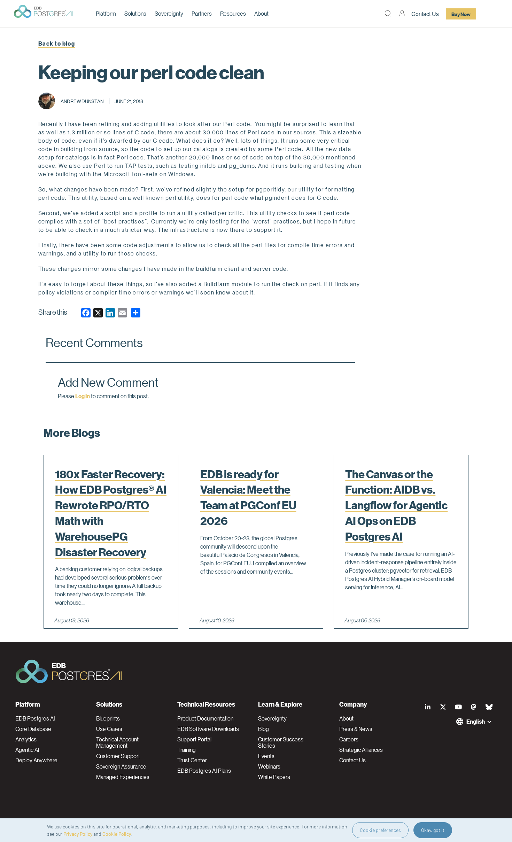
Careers (348, 739)
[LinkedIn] (427, 707)
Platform (106, 13)
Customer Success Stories (280, 742)
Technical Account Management (117, 742)
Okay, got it (432, 830)
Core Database (33, 729)
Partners (202, 13)
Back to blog (56, 43)
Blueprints (108, 718)
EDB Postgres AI (35, 718)
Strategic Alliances (361, 750)
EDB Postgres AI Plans (204, 771)
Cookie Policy (116, 834)
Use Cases (109, 729)
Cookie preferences (380, 830)
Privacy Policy (77, 834)
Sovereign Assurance (121, 766)
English (475, 721)
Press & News (355, 729)
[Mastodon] (473, 707)
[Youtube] (458, 707)
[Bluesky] (489, 707)
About (261, 13)
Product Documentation (205, 718)
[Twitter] (443, 707)
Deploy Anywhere (36, 760)
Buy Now (461, 14)
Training (186, 750)
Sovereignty (169, 13)
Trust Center (192, 760)
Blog (263, 729)
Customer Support (118, 756)
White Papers (274, 777)
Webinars (269, 766)
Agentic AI (27, 750)
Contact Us (425, 14)
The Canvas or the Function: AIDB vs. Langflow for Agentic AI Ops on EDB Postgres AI (396, 505)
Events (266, 756)
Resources (233, 13)
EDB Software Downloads (208, 729)
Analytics (26, 739)
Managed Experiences (122, 777)
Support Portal (194, 739)
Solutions (135, 13)
